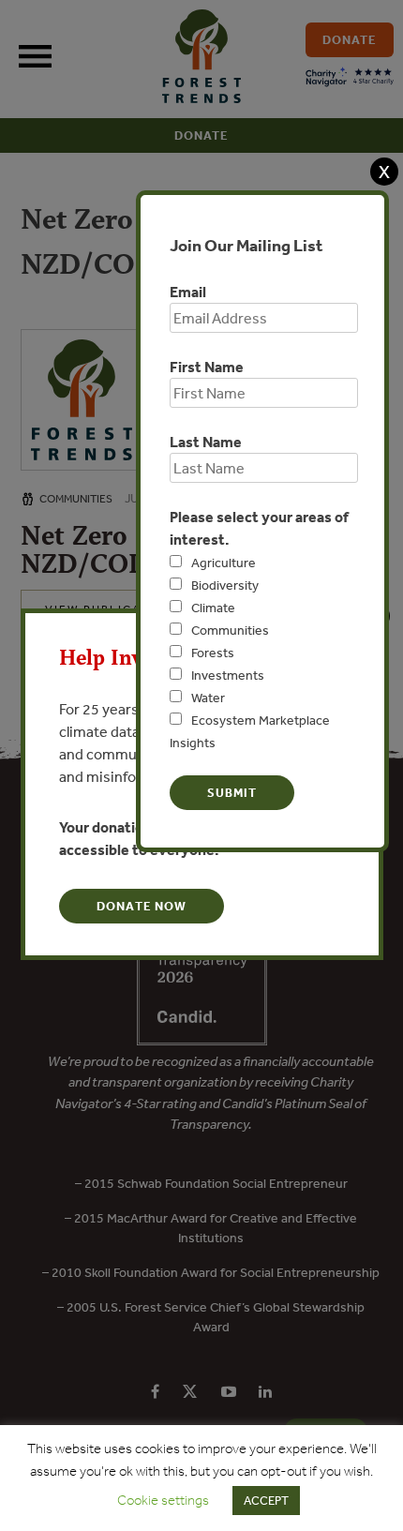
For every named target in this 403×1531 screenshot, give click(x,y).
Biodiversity (225, 585)
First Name (207, 366)
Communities (230, 630)
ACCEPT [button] (266, 1500)
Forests (212, 652)
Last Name (206, 441)
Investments (227, 675)
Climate (213, 607)
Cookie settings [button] (163, 1500)
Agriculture (223, 562)
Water (208, 697)
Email (188, 291)
